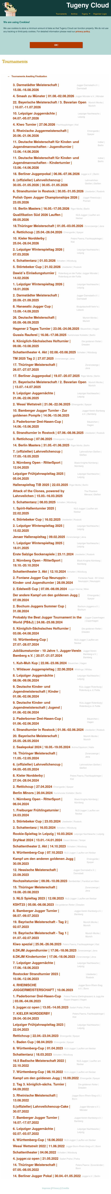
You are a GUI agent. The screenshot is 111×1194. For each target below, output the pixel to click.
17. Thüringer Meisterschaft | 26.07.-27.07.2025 (35, 367)
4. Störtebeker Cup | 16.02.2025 (37, 519)
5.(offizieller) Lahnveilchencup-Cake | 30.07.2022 (41, 1108)
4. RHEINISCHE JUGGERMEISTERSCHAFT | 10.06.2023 (43, 987)
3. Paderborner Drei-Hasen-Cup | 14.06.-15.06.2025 (38, 424)
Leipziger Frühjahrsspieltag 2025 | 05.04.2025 (39, 476)
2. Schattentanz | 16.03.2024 (34, 827)
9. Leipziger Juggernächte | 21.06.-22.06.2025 (34, 395)
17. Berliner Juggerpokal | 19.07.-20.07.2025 (46, 375)
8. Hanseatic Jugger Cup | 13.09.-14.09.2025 (33, 308)
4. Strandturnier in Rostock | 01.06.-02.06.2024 (48, 729)
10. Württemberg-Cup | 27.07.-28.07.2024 (30, 642)
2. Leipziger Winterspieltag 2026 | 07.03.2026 (38, 251)
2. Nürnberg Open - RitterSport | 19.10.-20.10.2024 (37, 562)
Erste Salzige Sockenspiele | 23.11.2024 (43, 554)
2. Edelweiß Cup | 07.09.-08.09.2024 (40, 588)
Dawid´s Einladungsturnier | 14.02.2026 (34, 275)
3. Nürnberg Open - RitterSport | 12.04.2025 (37, 465)
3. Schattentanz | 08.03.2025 (34, 502)
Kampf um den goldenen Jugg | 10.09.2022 (46, 1078)
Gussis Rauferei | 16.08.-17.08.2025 (39, 334)
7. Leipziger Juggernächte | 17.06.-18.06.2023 (34, 965)
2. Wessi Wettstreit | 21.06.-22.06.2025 (41, 404)
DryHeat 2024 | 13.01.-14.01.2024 (37, 840)
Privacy (56, 1188)
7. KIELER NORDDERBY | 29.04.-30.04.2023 (32, 1016)
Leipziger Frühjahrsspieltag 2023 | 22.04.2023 (39, 1027)
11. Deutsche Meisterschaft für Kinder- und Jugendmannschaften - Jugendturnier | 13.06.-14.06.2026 (46, 146)
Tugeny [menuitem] (85, 14)
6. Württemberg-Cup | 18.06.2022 (38, 1139)
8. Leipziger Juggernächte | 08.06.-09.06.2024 (34, 677)
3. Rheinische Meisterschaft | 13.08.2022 (35, 1097)
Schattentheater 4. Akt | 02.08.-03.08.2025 (44, 352)
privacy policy (83, 31)
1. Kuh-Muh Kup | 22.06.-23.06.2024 (40, 663)
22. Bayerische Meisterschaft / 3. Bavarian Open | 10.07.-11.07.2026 (49, 104)
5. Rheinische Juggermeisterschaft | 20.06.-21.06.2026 (40, 133)
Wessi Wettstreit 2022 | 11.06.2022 (39, 1146)
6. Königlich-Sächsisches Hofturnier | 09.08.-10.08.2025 (42, 343)
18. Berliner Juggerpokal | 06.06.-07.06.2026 (46, 173)
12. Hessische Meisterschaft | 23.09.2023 (35, 872)
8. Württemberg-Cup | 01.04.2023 (38, 1048)
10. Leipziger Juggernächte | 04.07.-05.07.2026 (35, 115)
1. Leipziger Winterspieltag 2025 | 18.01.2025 (38, 545)
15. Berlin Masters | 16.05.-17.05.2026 (41, 208)
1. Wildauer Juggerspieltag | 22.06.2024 (43, 669)
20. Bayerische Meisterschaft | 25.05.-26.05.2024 (36, 738)
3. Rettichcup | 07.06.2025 (32, 438)
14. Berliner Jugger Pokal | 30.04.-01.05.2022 (47, 1175)
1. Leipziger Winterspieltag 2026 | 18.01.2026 (38, 286)
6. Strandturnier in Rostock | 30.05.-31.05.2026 (48, 191)
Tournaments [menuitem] (61, 14)
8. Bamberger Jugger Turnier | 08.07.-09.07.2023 (36, 913)
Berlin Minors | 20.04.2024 (33, 792)
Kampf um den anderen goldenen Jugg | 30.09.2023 (44, 861)
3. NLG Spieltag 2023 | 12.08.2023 (38, 898)
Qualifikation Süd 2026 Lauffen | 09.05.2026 (37, 217)
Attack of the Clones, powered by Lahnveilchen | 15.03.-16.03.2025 (38, 493)
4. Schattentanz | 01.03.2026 (34, 260)
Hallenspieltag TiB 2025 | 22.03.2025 (40, 484)
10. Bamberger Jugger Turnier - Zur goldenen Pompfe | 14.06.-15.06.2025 (41, 412)
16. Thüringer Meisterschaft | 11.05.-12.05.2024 (35, 755)
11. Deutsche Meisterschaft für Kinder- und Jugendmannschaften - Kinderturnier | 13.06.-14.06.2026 (46, 162)
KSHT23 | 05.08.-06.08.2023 (33, 904)
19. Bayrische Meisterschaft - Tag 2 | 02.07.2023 (40, 924)
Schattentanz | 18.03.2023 (32, 1054)
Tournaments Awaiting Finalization (29, 76)
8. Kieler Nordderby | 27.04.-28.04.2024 (29, 777)
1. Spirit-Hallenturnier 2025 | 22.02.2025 (34, 510)
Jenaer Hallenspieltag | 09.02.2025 (39, 536)
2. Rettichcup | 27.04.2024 (32, 786)
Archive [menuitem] (74, 14)
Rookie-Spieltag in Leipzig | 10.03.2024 (43, 833)
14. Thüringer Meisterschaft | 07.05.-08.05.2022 (35, 1167)
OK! (56, 44)
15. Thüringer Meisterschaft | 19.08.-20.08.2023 (35, 889)
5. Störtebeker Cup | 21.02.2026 (37, 266)
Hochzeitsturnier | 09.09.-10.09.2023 (40, 880)
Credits (65, 1188)
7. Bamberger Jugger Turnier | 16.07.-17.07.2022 (36, 1120)
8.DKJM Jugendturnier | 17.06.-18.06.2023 (44, 950)
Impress (46, 1188)
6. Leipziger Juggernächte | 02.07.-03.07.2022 (34, 1131)
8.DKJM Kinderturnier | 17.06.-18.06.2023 (44, 956)
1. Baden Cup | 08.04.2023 (33, 1041)
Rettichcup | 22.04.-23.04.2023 (35, 1035)
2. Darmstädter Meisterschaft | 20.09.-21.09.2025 (36, 297)
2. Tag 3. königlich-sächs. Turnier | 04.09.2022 (39, 1086)
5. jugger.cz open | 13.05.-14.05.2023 (40, 1007)
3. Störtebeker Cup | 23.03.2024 (37, 821)
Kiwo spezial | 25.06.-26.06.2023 (37, 944)
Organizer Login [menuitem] (100, 14)
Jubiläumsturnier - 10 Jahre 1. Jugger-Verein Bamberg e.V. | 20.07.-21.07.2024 (47, 653)
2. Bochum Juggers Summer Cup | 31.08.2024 (39, 608)
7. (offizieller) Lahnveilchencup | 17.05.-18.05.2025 (37, 453)
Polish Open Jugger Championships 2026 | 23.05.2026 (46, 199)
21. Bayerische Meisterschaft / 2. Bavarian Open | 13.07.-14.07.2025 (49, 384)
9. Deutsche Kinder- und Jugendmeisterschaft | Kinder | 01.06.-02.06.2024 (36, 691)
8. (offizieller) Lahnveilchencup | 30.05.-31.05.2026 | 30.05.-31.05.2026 (40, 182)
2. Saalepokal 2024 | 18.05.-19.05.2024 (41, 747)
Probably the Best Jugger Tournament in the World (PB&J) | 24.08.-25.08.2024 (47, 619)
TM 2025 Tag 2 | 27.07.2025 (33, 358)
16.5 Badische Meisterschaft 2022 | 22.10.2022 (39, 1063)
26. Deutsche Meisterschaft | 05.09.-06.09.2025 (34, 319)
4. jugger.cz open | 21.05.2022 (35, 1158)
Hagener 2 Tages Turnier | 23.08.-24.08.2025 (46, 328)
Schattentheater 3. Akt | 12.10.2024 (39, 571)
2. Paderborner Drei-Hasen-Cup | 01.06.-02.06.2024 (38, 721)
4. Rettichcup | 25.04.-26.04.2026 (37, 232)
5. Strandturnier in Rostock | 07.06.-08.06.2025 (48, 432)
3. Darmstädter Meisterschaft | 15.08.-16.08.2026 (36, 87)
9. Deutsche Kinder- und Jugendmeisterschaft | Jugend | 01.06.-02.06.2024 (37, 707)
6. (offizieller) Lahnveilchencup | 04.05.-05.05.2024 (37, 766)
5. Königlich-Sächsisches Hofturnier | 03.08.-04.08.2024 (42, 630)
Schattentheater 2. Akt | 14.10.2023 (39, 846)
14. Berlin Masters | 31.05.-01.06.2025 (41, 445)
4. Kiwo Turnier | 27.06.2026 (34, 124)
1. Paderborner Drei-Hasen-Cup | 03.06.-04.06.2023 (37, 998)
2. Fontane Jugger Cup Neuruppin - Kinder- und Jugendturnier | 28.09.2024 (43, 580)
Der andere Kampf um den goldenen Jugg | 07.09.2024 (46, 597)
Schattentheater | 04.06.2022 (34, 1152)
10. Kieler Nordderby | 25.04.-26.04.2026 (29, 240)
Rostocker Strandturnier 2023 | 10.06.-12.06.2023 (36, 976)
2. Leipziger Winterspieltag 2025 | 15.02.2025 (38, 528)
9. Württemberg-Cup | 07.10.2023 (38, 852)
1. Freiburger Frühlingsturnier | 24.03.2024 (37, 812)
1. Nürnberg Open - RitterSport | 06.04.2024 (37, 801)
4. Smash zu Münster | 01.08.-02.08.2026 (43, 96)
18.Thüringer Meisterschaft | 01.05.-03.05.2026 (48, 225)
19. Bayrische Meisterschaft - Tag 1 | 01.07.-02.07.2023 (40, 935)
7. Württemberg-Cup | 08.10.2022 (38, 1071)
